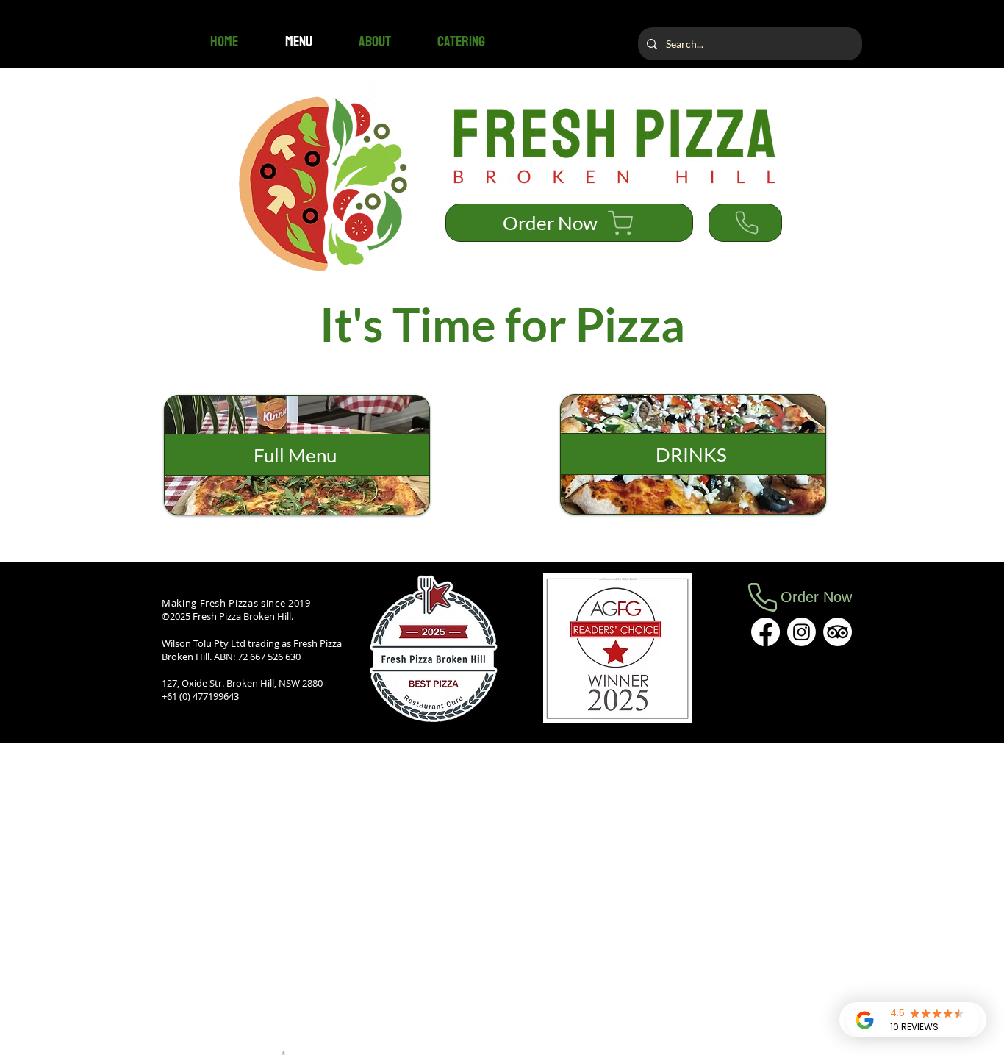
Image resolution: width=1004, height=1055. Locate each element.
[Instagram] (801, 632)
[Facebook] (765, 632)
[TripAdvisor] (837, 632)
